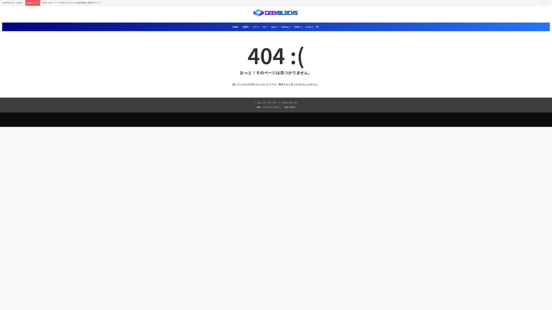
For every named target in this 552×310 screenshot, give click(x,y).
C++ (255, 26)
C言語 (245, 26)
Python (285, 26)
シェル (308, 26)
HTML (297, 26)
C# (264, 26)
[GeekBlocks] (276, 12)
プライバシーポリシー (272, 107)
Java (273, 26)
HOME (235, 26)
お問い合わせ (289, 107)
